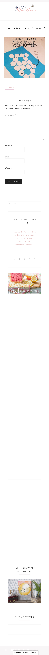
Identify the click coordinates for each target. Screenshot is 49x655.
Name (8, 146)
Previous (10, 88)
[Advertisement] (24, 390)
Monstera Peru (24, 241)
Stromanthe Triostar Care (24, 232)
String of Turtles (24, 238)
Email (8, 157)
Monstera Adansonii (24, 245)
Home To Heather (24, 10)
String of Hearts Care (24, 235)
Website (9, 168)
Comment (10, 115)
